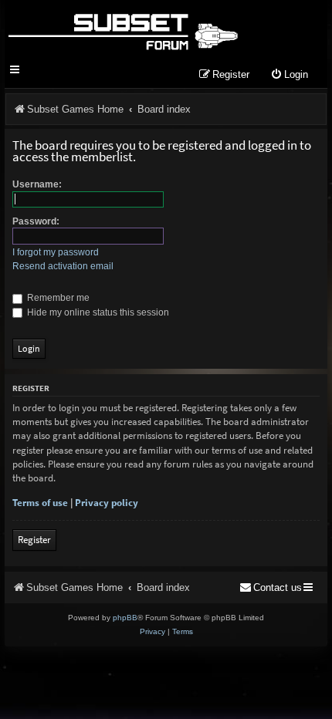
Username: (37, 184)
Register (34, 539)
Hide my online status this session (97, 312)
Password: (35, 221)
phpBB (125, 617)
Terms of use (40, 502)
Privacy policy (106, 502)
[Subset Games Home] (122, 29)
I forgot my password (55, 252)
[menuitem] (289, 75)
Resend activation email (62, 266)
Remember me (57, 297)
